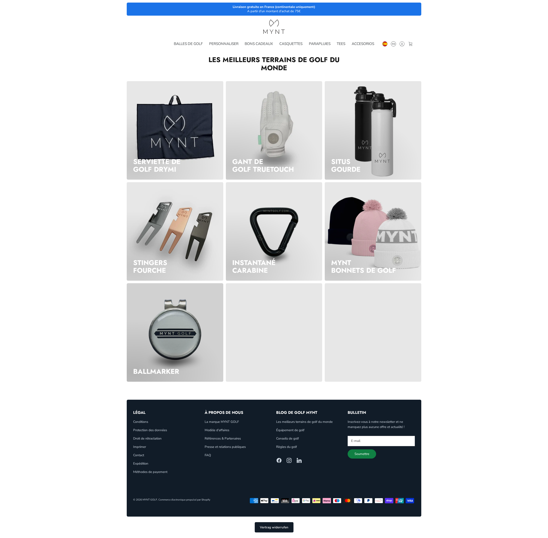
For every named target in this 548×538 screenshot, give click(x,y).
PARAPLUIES (320, 43)
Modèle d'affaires (217, 430)
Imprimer (139, 447)
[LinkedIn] (299, 460)
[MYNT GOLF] (274, 26)
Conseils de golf (287, 438)
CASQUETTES (290, 43)
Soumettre (361, 454)
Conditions (140, 422)
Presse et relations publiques (225, 447)
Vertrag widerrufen (274, 527)
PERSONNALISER (223, 43)
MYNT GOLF (150, 499)
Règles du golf (286, 447)
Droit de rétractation (147, 438)
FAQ (208, 455)
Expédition (140, 463)
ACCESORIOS (363, 43)
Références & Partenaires (223, 438)
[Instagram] (289, 460)
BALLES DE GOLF (188, 43)
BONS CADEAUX (259, 43)
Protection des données (150, 430)
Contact (138, 455)
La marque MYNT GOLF (222, 422)
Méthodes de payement (150, 472)
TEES (341, 43)
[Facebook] (279, 460)
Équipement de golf (290, 430)
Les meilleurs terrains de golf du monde (304, 422)
